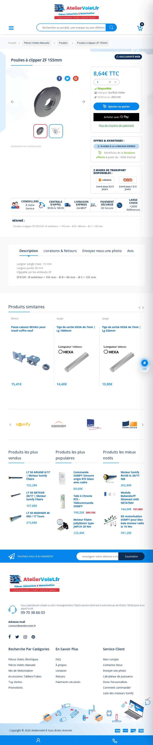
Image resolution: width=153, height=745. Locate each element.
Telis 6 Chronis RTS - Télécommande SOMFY (83, 501)
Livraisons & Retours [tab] (60, 250)
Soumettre (131, 556)
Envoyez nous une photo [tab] (102, 250)
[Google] (76, 78)
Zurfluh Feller (116, 92)
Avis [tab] (130, 250)
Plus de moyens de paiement (116, 125)
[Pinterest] (33, 637)
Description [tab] (28, 250)
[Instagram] (25, 637)
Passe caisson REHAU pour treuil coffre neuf (28, 329)
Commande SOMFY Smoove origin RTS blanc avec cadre (84, 477)
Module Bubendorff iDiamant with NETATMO (130, 498)
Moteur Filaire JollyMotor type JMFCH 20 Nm (84, 523)
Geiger (60, 318)
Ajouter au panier (119, 106)
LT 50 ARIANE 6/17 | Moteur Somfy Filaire (38, 476)
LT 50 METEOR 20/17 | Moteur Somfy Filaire (36, 496)
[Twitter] (67, 78)
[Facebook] (59, 78)
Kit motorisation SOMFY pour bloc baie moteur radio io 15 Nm (132, 521)
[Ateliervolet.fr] (76, 13)
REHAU (14, 318)
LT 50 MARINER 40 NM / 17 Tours (38, 514)
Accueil (12, 42)
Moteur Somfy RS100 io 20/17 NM (130, 476)
